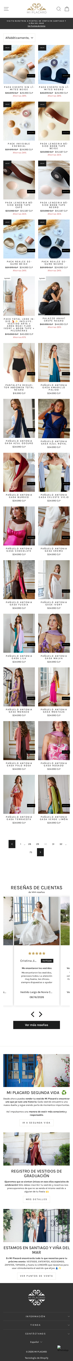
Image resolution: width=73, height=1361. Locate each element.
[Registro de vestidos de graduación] (36, 1149)
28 (29, 844)
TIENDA (35, 1325)
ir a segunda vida (36, 1122)
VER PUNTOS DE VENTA (36, 1276)
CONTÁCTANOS (35, 1333)
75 (31, 852)
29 (37, 844)
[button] (33, 1014)
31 (53, 844)
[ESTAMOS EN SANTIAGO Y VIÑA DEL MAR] (36, 1225)
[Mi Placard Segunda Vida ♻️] (36, 1070)
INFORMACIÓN (35, 1316)
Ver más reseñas (36, 1025)
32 (61, 844)
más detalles (36, 1199)
